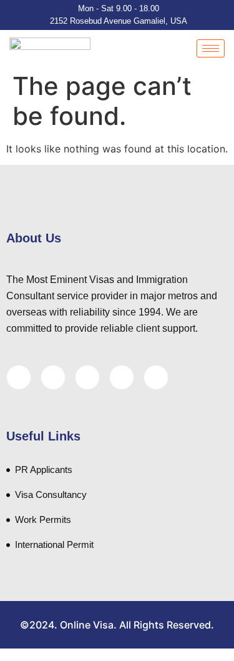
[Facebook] (18, 377)
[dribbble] (121, 377)
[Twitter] (53, 377)
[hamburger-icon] (211, 48)
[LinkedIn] (87, 377)
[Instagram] (156, 377)
